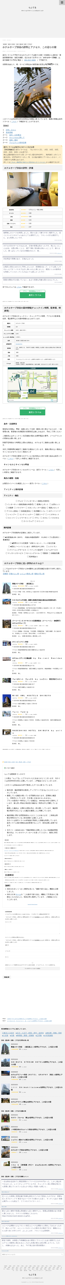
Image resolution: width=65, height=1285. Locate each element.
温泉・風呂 (13, 140)
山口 (29, 1269)
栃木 (39, 1266)
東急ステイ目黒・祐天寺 (5, 1221)
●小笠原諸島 (48, 1035)
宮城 (22, 1266)
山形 (26, 1266)
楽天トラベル (34, 293)
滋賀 (46, 1267)
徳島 (41, 1269)
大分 (17, 1270)
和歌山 (8, 1269)
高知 (45, 1269)
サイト (7, 957)
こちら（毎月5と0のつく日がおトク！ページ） (28, 162)
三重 (42, 1267)
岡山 (21, 1269)
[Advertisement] (32, 25)
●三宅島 (39, 1035)
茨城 (35, 1266)
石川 (21, 1267)
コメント (8, 922)
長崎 (57, 1269)
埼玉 (47, 1266)
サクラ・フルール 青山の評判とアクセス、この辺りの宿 (32, 1118)
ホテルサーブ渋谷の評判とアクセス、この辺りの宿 (29, 1150)
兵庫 (58, 1267)
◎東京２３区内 (8, 1033)
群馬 (43, 1266)
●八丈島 (5, 1035)
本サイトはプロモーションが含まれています (32, 1278)
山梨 (5, 1267)
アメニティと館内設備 (17, 142)
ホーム (18, 894)
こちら (14, 121)
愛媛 (37, 1269)
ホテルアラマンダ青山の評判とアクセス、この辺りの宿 (31, 1102)
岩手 (14, 1266)
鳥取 (13, 1269)
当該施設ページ (39, 917)
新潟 (13, 1267)
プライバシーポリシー (38, 1270)
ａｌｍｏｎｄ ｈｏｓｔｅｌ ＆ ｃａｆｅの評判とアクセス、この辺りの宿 (29, 1021)
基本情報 (9, 132)
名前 (7, 945)
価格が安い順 (39, 574)
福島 (30, 1266)
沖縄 (30, 1270)
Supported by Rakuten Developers (32, 904)
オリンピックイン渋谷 (20, 642)
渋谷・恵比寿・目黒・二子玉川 (23, 762)
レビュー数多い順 (26, 574)
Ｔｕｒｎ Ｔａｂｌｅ (20, 712)
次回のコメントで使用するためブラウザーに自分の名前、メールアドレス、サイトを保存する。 (30, 965)
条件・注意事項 (15, 135)
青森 (10, 1266)
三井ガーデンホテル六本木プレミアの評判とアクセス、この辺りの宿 (27, 1018)
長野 (9, 1267)
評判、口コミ (11, 130)
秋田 (18, 1266)
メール (7, 951)
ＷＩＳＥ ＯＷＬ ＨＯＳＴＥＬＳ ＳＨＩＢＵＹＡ (31, 695)
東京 (55, 1266)
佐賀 (53, 1269)
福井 (25, 1267)
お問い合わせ (48, 1270)
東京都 (6, 762)
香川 (33, 1269)
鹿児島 (25, 1270)
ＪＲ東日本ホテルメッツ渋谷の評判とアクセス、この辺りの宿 (33, 1129)
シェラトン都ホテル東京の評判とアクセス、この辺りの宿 (32, 1140)
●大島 (12, 1035)
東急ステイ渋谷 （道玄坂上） (23, 584)
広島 (25, 1269)
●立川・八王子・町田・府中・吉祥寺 (30, 1033)
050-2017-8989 (30, 60)
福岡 (49, 1269)
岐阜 (37, 1267)
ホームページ (6, 850)
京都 (50, 1267)
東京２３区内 (11, 762)
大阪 (54, 1267)
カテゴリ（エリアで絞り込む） (14, 850)
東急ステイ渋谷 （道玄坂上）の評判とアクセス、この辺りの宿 (34, 1047)
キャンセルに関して (17, 137)
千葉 (51, 1266)
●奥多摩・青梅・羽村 (53, 1033)
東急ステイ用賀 (4, 1206)
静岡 (29, 1267)
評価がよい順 (14, 574)
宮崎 (21, 1270)
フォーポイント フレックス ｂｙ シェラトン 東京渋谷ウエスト (37, 679)
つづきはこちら (59, 253)
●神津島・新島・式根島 (25, 1035)
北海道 (5, 1266)
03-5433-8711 (19, 344)
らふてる (32, 7)
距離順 (5, 574)
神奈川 (59, 1266)
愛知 (33, 1267)
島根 (17, 1269)
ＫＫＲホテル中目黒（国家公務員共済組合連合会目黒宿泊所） (34, 600)
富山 (17, 1267)
